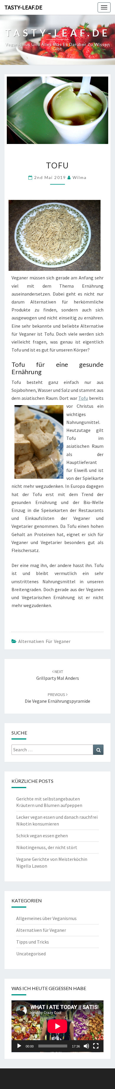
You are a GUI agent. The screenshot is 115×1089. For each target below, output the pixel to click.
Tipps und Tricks (32, 942)
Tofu (83, 398)
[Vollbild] (96, 1046)
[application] (58, 1026)
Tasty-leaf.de (23, 7)
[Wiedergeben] (19, 1046)
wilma (80, 177)
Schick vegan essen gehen (42, 835)
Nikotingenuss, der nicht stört (46, 847)
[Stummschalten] (86, 1046)
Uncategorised (31, 954)
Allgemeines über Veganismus (46, 918)
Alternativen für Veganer (44, 641)
